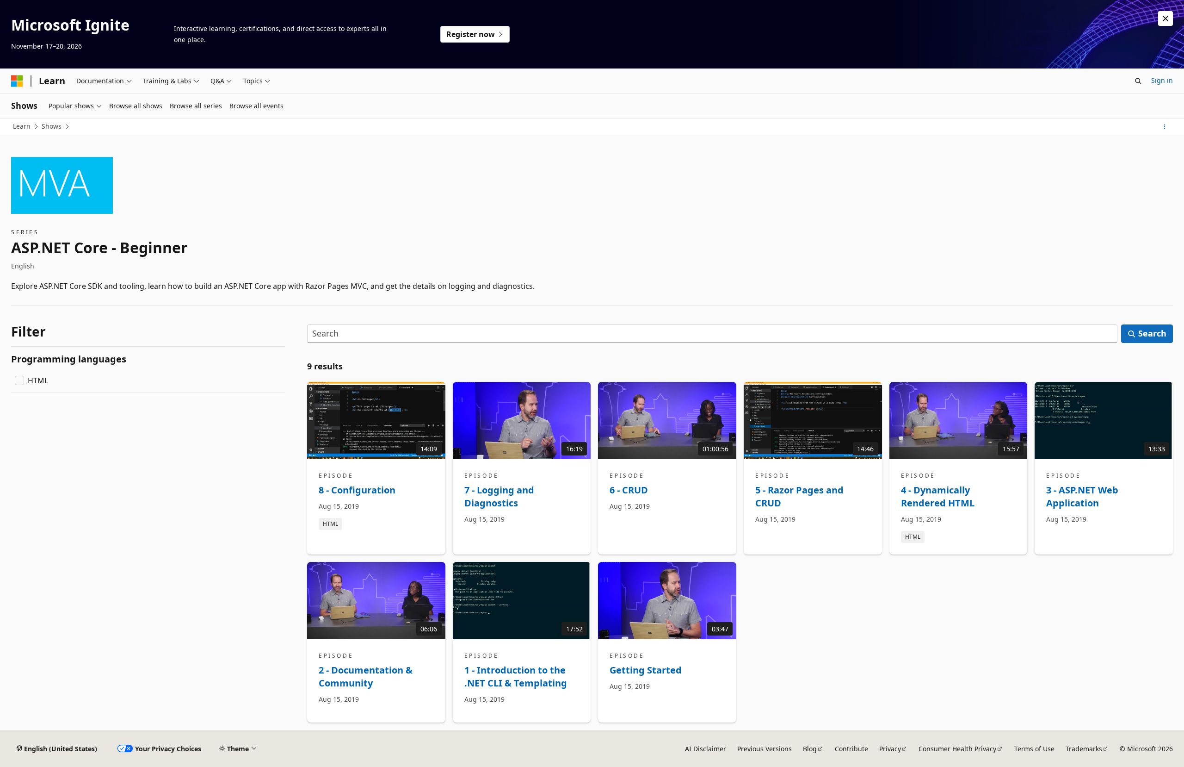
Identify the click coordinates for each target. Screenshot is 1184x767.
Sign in (1162, 80)
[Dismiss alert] (1165, 18)
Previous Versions (764, 748)
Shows (52, 126)
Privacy (890, 748)
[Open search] (1138, 81)
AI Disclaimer (705, 748)
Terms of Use (1034, 748)
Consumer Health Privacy (957, 748)
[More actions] (1165, 126)
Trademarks (1084, 748)
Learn (22, 126)
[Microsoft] (17, 81)
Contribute (851, 748)
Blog (810, 748)
